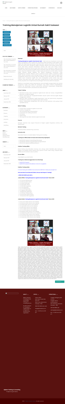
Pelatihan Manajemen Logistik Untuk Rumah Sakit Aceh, (35, 265)
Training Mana (34, 258)
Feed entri (5, 134)
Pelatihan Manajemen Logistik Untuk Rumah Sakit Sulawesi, (49, 263)
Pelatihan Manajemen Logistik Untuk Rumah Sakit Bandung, (46, 260)
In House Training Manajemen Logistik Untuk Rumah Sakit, (45, 247)
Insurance (7, 40)
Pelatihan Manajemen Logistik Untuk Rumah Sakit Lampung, (40, 269)
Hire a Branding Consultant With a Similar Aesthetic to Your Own (10, 60)
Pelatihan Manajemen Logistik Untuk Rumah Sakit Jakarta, (41, 259)
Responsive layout (8, 76)
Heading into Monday (8, 79)
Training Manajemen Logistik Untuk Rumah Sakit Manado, (30, 257)
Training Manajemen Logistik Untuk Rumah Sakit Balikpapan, (50, 256)
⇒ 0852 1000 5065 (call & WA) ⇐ (25, 175)
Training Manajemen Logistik (40, 252)
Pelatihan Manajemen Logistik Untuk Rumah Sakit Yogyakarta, (40, 261)
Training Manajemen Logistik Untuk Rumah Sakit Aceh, (38, 254)
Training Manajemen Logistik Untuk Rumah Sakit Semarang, (49, 271)
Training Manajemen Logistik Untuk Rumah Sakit (30, 61)
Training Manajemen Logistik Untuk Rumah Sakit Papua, (47, 270)
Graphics (6, 37)
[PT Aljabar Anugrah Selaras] (8, 3)
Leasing (6, 42)
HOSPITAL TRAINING (21, 7)
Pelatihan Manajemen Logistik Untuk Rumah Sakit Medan (44, 278)
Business (6, 32)
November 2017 (7, 93)
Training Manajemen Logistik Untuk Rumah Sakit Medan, (38, 274)
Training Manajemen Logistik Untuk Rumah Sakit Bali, (48, 256)
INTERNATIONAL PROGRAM (33, 7)
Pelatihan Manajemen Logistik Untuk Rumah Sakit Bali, (45, 266)
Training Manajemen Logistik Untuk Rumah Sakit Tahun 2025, (33, 246)
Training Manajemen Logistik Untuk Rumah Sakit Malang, (45, 255)
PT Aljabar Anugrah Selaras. (30, 401)
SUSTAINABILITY (43, 7)
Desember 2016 (7, 102)
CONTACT (33, 13)
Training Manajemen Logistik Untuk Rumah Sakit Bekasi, (38, 251)
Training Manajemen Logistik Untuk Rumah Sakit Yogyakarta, (35, 250)
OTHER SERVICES (51, 7)
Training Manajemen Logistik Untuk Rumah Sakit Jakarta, (47, 248)
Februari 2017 (6, 96)
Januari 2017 (6, 99)
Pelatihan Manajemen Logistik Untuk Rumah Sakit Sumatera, (31, 264)
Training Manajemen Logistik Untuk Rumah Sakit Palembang (44, 275)
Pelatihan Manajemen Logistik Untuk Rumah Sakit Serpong (41, 277)
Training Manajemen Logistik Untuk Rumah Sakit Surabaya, (40, 249)
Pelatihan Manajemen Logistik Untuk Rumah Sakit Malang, (40, 266)
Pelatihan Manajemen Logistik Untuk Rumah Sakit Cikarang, (40, 262)
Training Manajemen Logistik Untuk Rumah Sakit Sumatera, (34, 253)
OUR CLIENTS (59, 7)
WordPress (7, 45)
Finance (6, 34)
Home (4, 20)
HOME (6, 7)
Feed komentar (6, 135)
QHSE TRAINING (12, 7)
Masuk (4, 132)
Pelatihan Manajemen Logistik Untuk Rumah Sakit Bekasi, (34, 261)
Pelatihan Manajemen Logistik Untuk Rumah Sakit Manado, (35, 268)
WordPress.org (6, 137)
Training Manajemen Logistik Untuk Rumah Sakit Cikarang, (45, 251)
